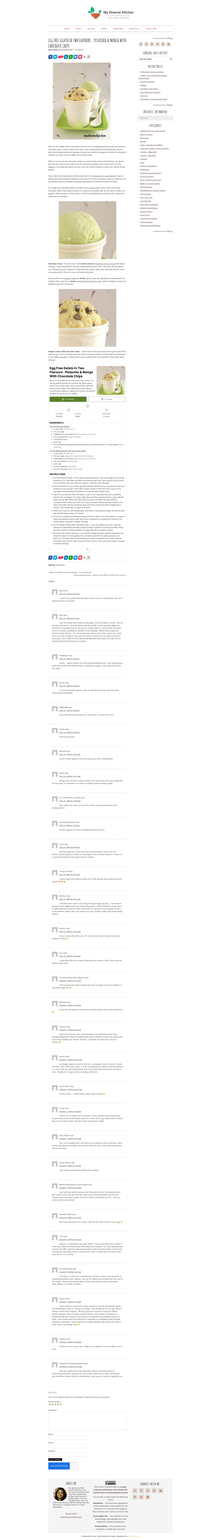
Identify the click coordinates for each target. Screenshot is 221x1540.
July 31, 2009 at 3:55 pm (69, 825)
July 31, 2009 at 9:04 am (69, 710)
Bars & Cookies (146, 134)
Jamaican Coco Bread (149, 89)
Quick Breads (145, 201)
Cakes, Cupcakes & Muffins (151, 145)
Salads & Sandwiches (149, 208)
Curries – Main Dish (148, 152)
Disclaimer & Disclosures (71, 1517)
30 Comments (79, 50)
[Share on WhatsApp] (71, 57)
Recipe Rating (54, 1402)
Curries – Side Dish (148, 156)
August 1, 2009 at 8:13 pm (70, 1139)
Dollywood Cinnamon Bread (152, 72)
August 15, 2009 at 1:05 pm (70, 1367)
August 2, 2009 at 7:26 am (70, 1166)
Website (51, 1451)
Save (61, 57)
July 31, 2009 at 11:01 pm (70, 932)
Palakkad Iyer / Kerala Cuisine (152, 191)
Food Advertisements (159, 38)
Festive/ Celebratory (148, 166)
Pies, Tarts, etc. (146, 198)
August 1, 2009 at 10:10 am (70, 1060)
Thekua (143, 85)
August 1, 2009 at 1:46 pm (70, 1111)
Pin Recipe (108, 399)
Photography (145, 194)
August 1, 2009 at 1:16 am (70, 981)
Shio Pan (144, 96)
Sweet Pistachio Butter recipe (89, 281)
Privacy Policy (71, 1514)
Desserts (143, 159)
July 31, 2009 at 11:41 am (69, 754)
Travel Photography (148, 219)
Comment (53, 1410)
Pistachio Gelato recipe (105, 264)
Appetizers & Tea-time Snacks (152, 131)
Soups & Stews (146, 212)
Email (50, 1443)
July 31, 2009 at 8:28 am (69, 659)
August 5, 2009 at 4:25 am (70, 1272)
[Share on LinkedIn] (66, 57)
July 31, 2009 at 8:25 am (69, 618)
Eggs (142, 162)
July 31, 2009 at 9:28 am (69, 732)
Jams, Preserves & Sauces (150, 180)
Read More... (58, 1507)
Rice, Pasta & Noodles (149, 205)
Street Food (145, 215)
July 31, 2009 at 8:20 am (69, 594)
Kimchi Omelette (147, 82)
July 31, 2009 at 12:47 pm (70, 776)
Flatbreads (144, 170)
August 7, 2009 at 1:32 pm (70, 1302)
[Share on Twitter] (55, 57)
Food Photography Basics (150, 173)
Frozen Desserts (60, 565)
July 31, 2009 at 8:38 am (69, 686)
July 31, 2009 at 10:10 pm (70, 899)
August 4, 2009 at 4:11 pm (70, 1239)
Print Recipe (69, 399)
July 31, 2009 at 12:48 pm (70, 801)
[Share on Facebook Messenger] (75, 57)
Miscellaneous (146, 187)
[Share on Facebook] (50, 57)
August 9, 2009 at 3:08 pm (70, 1342)
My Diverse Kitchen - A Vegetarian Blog (110, 11)
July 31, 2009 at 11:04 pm (70, 956)
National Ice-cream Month (105, 176)
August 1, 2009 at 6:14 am (70, 1030)
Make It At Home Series (150, 184)
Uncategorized (146, 222)
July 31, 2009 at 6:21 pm (69, 875)
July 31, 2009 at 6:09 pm (69, 847)
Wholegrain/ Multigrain (150, 226)
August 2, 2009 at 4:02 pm (70, 1188)
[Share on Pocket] (80, 57)
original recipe (70, 278)
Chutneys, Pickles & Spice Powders (154, 149)
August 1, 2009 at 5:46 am (70, 1005)
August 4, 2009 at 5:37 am (70, 1218)
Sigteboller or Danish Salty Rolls (153, 99)
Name (50, 1434)
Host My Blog (134, 1536)
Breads (143, 141)
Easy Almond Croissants (150, 92)
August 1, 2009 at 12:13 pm (70, 1089)
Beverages (144, 138)
